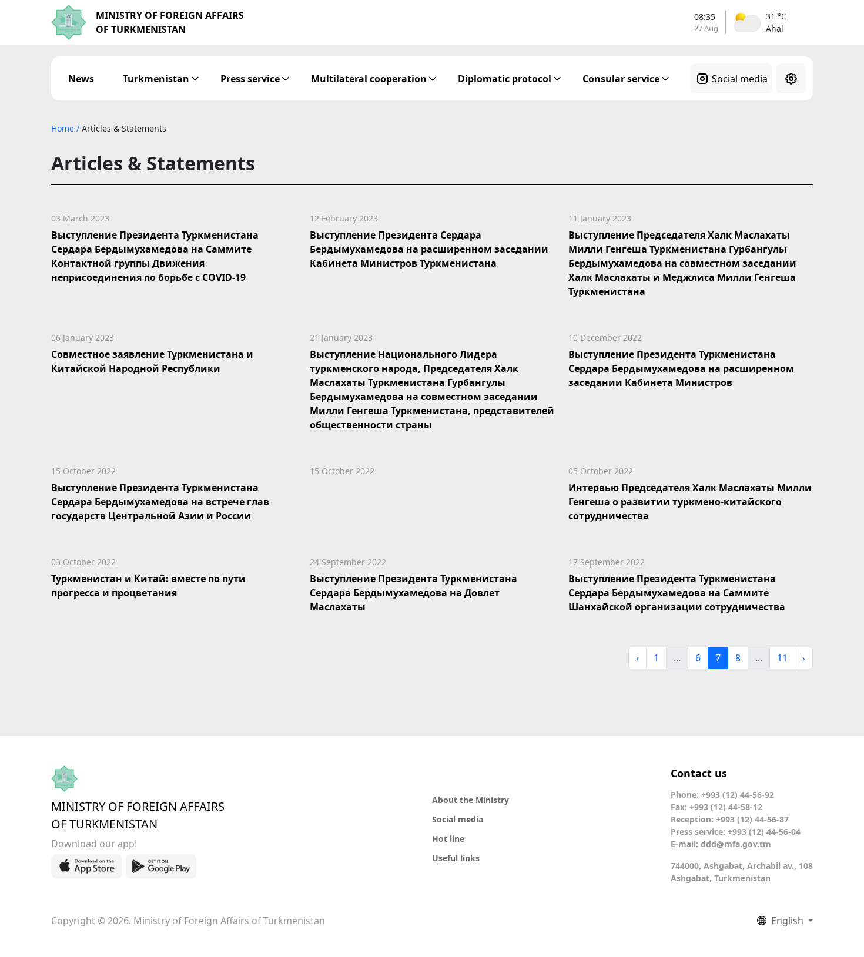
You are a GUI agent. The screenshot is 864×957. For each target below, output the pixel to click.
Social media (740, 78)
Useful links (456, 858)
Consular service (620, 78)
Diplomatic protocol (504, 78)
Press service (250, 78)
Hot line (448, 838)
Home (63, 128)
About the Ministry (470, 799)
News (81, 78)
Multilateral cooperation (369, 78)
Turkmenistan (156, 78)
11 (782, 658)
